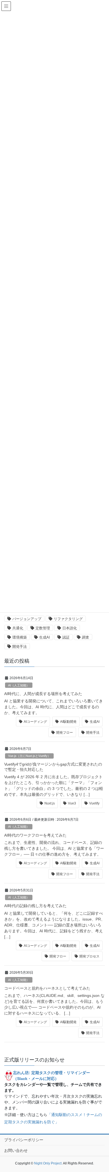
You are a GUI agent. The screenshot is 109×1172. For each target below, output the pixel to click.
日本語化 (69, 628)
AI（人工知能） (18, 685)
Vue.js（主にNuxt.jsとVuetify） (29, 755)
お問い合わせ (16, 1150)
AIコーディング (35, 722)
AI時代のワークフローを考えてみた (35, 835)
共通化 (17, 628)
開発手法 (19, 646)
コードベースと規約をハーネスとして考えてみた (47, 988)
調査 (85, 637)
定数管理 (42, 628)
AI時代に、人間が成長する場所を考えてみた (43, 693)
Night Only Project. (48, 1163)
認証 (66, 637)
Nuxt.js (49, 803)
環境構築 (19, 637)
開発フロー (64, 733)
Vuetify (94, 803)
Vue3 (72, 803)
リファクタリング (68, 619)
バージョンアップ (26, 619)
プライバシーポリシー (23, 1140)
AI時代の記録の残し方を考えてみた (35, 905)
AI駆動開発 (68, 722)
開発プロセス (89, 956)
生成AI (44, 637)
